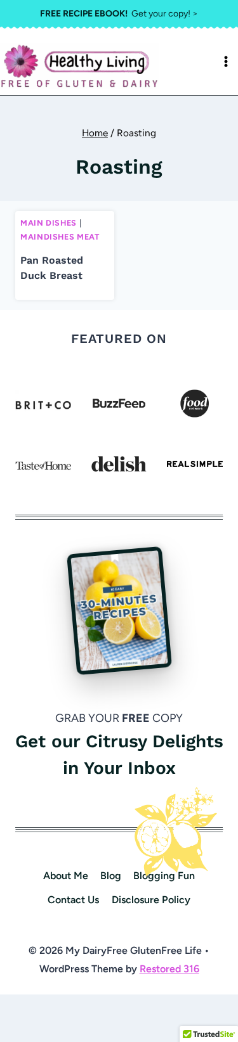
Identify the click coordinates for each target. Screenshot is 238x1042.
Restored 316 (169, 969)
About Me (65, 876)
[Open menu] (226, 61)
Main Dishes (48, 223)
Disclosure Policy (151, 900)
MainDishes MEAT (59, 236)
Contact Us (73, 900)
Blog (110, 876)
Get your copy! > (119, 13)
